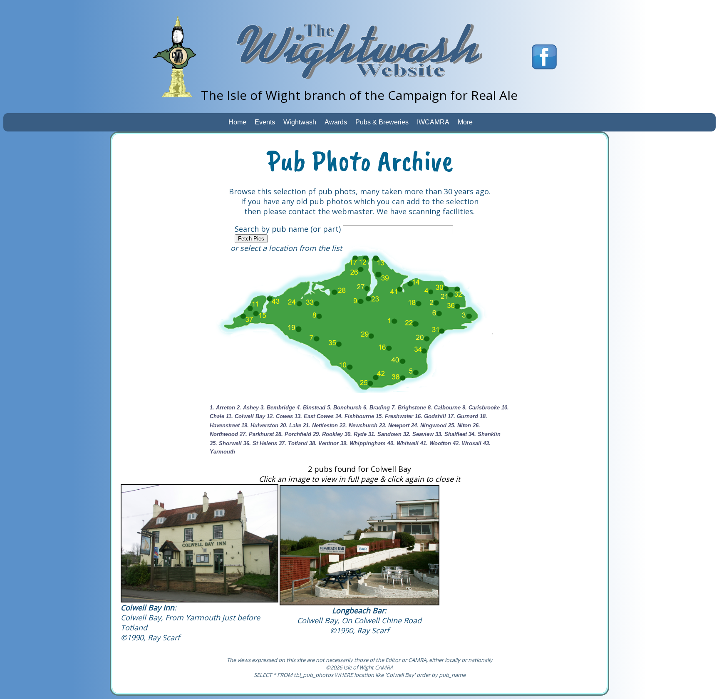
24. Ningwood (428, 425)
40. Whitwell (403, 443)
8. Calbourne (444, 407)
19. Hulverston (259, 425)
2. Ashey (248, 407)
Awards (336, 122)
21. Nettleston (320, 425)
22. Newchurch (358, 425)
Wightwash (299, 122)
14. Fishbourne (354, 416)
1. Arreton (222, 407)
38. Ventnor (324, 443)
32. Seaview (418, 434)
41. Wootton (435, 443)
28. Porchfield (293, 434)
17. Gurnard (463, 416)
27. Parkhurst (257, 434)
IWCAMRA (433, 122)
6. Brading (376, 407)
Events (265, 122)
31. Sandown (385, 434)
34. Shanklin (485, 434)
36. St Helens (260, 443)
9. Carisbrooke (481, 407)
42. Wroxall (467, 443)
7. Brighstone (409, 407)
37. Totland (293, 443)
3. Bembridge (277, 407)
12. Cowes (280, 416)
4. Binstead (311, 407)
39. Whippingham (363, 443)
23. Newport (394, 425)
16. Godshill (430, 416)
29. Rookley (328, 434)
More (465, 122)
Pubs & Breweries (382, 122)
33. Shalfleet (451, 434)
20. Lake (290, 425)
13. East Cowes (314, 416)
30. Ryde (356, 434)
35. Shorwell (226, 443)
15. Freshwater (394, 416)
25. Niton (459, 425)
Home (237, 122)
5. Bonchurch (344, 407)
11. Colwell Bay (245, 416)
